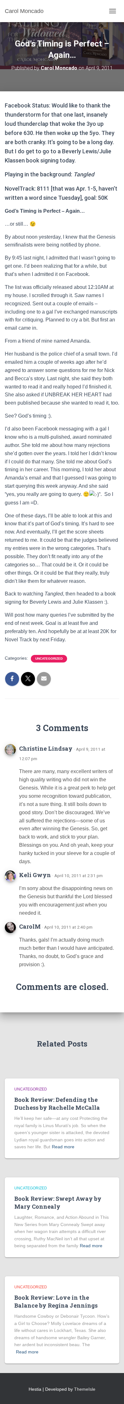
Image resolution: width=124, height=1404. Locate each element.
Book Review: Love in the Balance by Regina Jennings (56, 1301)
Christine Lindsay (45, 748)
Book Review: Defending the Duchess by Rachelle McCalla (57, 1103)
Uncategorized (49, 658)
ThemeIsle (84, 1389)
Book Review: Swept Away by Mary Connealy (57, 1202)
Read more (63, 1146)
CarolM (30, 926)
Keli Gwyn (35, 875)
